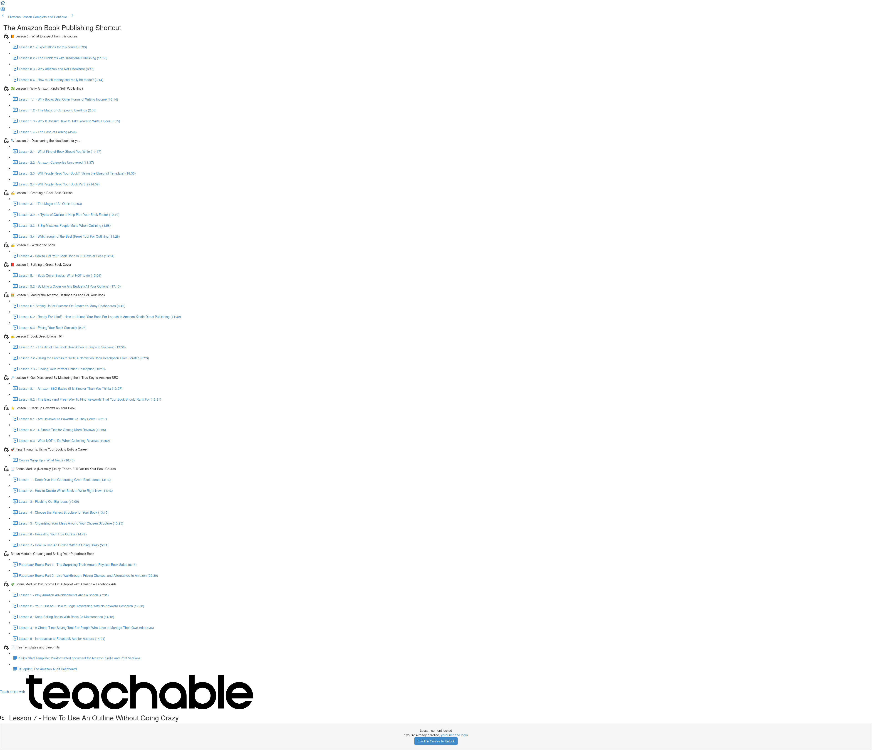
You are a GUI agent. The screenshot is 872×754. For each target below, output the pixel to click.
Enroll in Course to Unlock (436, 741)
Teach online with (13, 691)
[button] (2, 4)
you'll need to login (454, 735)
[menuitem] (2, 10)
